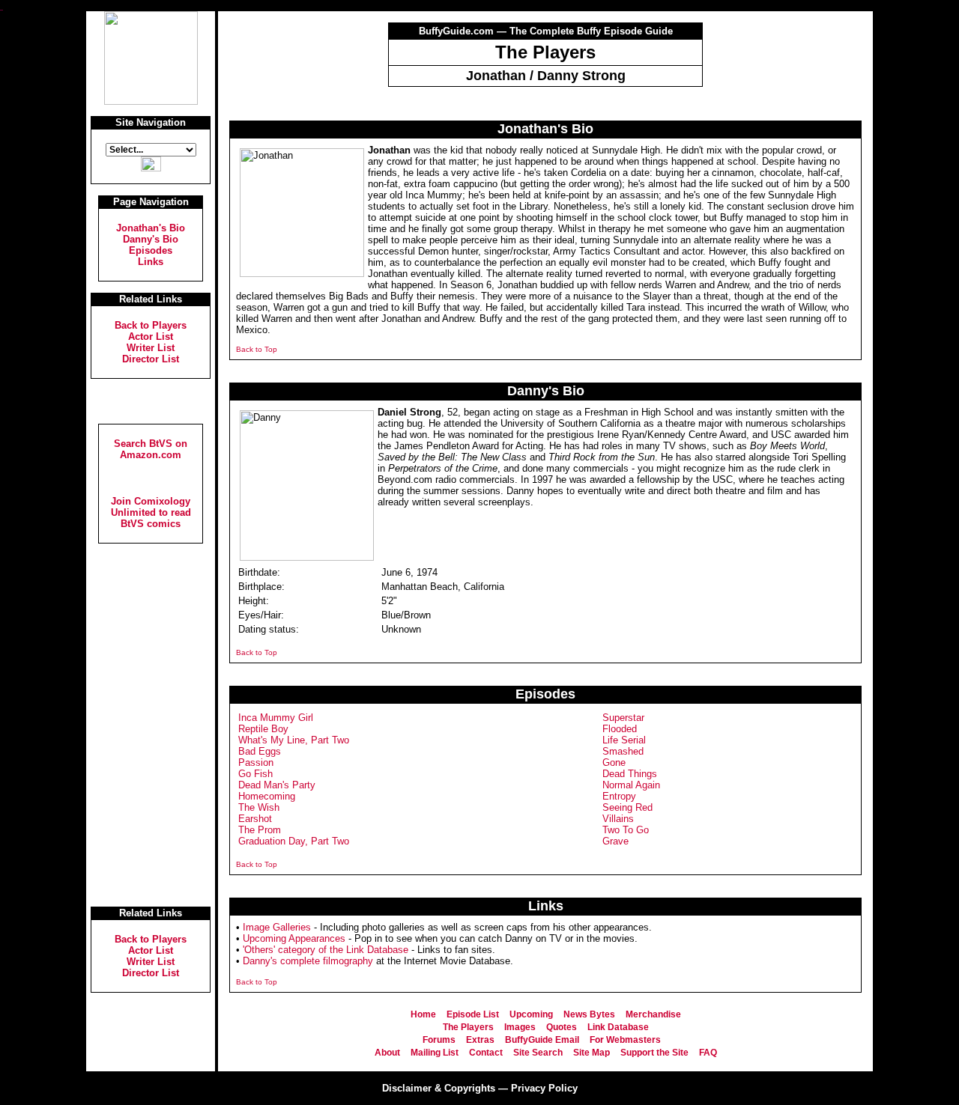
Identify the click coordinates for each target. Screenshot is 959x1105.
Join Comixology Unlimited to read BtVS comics (151, 512)
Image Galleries (277, 927)
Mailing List (435, 1052)
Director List (150, 359)
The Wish (258, 807)
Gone (614, 762)
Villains (618, 818)
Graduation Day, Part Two (293, 841)
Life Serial (624, 740)
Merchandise (653, 1014)
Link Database (618, 1027)
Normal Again (631, 785)
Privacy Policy (544, 1088)
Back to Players (151, 325)
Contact (486, 1052)
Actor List (150, 336)
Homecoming (266, 796)
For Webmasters (625, 1040)
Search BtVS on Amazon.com (150, 449)
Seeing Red (627, 807)
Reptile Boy (263, 728)
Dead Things (629, 773)
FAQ (708, 1052)
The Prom (259, 829)
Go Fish (255, 773)
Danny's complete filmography (308, 961)
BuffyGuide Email (542, 1040)
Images (520, 1027)
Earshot (255, 818)
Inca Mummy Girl (275, 717)
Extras (480, 1040)
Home (423, 1014)
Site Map (591, 1052)
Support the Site (654, 1052)
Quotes (561, 1027)
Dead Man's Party (276, 785)
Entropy (619, 796)
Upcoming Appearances (294, 938)
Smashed (623, 751)
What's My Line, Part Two (293, 740)
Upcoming (531, 1014)
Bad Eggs (259, 751)
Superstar (623, 717)
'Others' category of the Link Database (325, 949)
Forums (439, 1040)
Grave (615, 841)
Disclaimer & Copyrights (438, 1088)
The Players (468, 1027)
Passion (255, 762)
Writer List (151, 347)
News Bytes (589, 1014)
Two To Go (625, 829)
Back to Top (256, 349)
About (387, 1052)
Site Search (538, 1052)
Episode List (473, 1014)
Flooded (619, 728)
